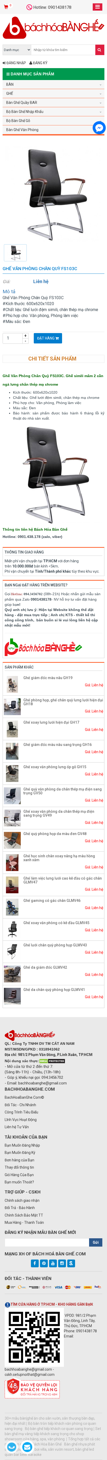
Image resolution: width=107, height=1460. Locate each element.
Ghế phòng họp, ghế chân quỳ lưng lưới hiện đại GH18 (63, 702)
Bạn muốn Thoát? (19, 1182)
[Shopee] (71, 1263)
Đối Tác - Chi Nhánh (20, 1105)
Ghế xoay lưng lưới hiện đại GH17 (51, 722)
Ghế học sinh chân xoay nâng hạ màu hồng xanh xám (59, 858)
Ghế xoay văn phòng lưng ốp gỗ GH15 (54, 767)
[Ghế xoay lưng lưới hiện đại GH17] (12, 729)
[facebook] (35, 1263)
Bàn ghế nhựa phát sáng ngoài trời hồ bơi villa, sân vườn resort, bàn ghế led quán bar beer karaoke (50, 1449)
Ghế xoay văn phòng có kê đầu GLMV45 (56, 923)
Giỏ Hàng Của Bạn (19, 1175)
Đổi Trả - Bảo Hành (20, 1208)
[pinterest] (44, 1263)
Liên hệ (41, 281)
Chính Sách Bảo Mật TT (24, 1215)
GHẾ (9, 93)
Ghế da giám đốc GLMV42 (45, 967)
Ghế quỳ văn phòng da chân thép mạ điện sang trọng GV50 (62, 791)
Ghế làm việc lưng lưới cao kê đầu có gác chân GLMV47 (62, 880)
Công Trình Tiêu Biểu (21, 1112)
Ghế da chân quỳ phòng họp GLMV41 (54, 990)
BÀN (10, 84)
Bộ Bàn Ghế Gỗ (18, 121)
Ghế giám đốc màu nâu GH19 (47, 678)
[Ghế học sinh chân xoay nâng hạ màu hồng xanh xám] (12, 862)
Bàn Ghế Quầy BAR (21, 102)
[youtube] (53, 1263)
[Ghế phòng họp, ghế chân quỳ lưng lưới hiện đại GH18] (12, 706)
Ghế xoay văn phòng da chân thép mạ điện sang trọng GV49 (58, 813)
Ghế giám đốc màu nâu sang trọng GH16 (57, 745)
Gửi (96, 1242)
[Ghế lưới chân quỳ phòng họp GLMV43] (12, 951)
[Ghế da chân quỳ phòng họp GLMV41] (12, 996)
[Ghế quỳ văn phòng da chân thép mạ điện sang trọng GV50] (12, 795)
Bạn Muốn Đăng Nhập (22, 1145)
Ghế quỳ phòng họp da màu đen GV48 (54, 834)
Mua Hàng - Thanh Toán (24, 1222)
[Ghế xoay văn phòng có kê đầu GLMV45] (12, 929)
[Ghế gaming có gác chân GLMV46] (12, 907)
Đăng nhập (16, 63)
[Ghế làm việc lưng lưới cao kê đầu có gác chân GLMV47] (12, 884)
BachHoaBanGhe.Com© (24, 1097)
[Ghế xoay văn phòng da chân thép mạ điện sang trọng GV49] (12, 818)
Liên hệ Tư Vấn (17, 1127)
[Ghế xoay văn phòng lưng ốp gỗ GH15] (12, 773)
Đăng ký (40, 63)
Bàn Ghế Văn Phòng (22, 130)
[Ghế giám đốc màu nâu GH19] (12, 684)
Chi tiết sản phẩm (52, 359)
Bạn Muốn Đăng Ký (20, 1152)
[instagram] (62, 1263)
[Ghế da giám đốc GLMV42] (12, 974)
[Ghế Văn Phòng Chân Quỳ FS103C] (53, 194)
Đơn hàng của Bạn (19, 1160)
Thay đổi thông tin (19, 1167)
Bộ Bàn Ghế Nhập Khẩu (24, 112)
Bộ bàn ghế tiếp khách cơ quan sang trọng (59, 1429)
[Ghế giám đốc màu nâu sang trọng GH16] (12, 751)
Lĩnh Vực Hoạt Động (21, 1120)
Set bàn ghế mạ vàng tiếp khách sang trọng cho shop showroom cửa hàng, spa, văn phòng (53, 1434)
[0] (6, 7)
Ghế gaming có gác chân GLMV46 (52, 900)
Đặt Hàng (46, 338)
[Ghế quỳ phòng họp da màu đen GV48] (12, 840)
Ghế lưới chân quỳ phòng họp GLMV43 (55, 945)
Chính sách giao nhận (22, 1200)
